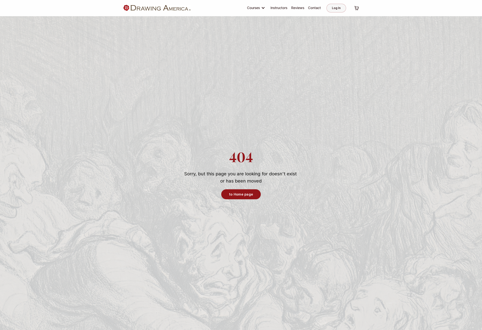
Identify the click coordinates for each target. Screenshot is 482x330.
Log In (336, 8)
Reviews (297, 8)
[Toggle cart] (357, 8)
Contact (314, 8)
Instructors (278, 8)
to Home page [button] (241, 194)
